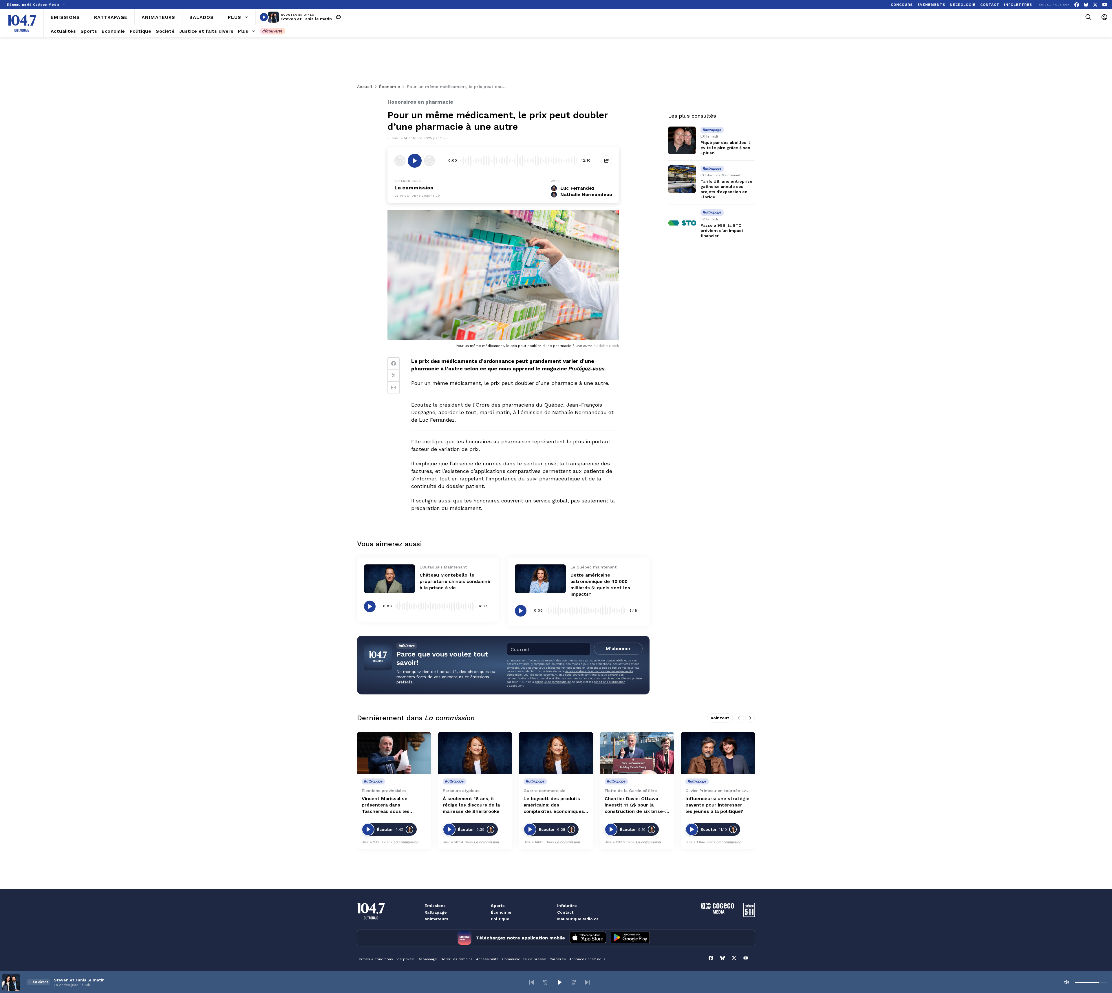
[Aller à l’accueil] (21, 23)
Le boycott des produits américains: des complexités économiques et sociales (554, 805)
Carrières (558, 959)
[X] (1095, 5)
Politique (500, 919)
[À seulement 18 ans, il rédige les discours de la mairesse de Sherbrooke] (475, 753)
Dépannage (427, 959)
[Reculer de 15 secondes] (399, 160)
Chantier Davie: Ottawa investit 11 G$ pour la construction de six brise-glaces (635, 805)
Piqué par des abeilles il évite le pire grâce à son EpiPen (725, 147)
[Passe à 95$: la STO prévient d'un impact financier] (682, 223)
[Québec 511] (749, 915)
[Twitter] (393, 376)
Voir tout (720, 718)
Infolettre (567, 905)
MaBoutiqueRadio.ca (578, 919)
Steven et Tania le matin (306, 19)
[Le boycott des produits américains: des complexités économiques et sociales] (556, 753)
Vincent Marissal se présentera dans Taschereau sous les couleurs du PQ (385, 805)
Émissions (435, 905)
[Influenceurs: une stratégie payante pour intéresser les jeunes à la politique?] (718, 753)
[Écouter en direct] (263, 17)
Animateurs (436, 919)
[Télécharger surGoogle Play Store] (630, 938)
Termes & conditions (375, 959)
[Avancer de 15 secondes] (429, 160)
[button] (531, 982)
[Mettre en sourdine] (1066, 982)
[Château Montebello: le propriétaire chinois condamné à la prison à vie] (389, 578)
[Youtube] (1104, 5)
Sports (498, 905)
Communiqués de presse (524, 959)
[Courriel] (393, 388)
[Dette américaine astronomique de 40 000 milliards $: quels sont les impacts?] (540, 578)
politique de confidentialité (553, 681)
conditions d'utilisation (609, 681)
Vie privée (405, 959)
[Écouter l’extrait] (415, 161)
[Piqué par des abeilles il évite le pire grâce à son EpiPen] (682, 140)
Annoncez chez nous (587, 959)
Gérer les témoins (456, 959)
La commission (414, 187)
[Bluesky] (1086, 5)
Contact (565, 912)
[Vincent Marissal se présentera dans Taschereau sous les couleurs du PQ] (394, 753)
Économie (501, 912)
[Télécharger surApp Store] (588, 938)
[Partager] (606, 160)
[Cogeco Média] (717, 912)
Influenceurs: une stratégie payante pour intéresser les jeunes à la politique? (717, 805)
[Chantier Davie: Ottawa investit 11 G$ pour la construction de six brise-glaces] (637, 753)
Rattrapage (436, 912)
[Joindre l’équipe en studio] (338, 17)
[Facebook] (1076, 5)
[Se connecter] (1104, 17)
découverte (272, 31)
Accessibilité (487, 959)
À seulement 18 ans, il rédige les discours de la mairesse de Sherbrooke (471, 805)
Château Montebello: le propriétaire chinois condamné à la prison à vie (455, 581)
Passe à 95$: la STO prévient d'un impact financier (722, 230)
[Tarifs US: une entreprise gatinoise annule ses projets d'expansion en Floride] (682, 179)
